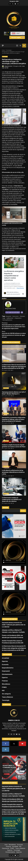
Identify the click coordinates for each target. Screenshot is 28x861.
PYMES (4, 685)
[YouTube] (16, 732)
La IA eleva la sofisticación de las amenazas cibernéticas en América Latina (14, 458)
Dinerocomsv (15, 314)
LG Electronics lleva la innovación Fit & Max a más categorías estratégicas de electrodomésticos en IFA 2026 (14, 352)
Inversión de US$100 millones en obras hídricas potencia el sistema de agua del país (14, 332)
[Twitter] (14, 732)
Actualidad (5, 656)
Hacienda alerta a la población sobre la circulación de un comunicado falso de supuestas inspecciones (13, 324)
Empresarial (6, 669)
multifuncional (10, 316)
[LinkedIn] (19, 732)
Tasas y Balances (7, 695)
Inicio (6, 843)
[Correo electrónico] (22, 311)
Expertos (5, 676)
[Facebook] (9, 732)
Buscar (5, 506)
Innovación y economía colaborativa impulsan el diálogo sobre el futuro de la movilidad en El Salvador (14, 405)
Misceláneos (6, 682)
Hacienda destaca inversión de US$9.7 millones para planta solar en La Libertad (13, 623)
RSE (3, 689)
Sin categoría (6, 692)
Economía (5, 663)
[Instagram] (11, 732)
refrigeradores (17, 316)
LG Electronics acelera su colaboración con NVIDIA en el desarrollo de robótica (14, 485)
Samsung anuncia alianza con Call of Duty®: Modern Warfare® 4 (14, 379)
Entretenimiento (7, 672)
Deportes (5, 659)
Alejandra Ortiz (8, 64)
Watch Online (24, 44)
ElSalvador (22, 314)
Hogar (3, 316)
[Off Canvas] (3, 44)
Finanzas (5, 679)
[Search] (20, 43)
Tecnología (4, 55)
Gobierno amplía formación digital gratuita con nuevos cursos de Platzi (14, 432)
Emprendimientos (7, 666)
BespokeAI (8, 314)
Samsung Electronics (7, 318)
